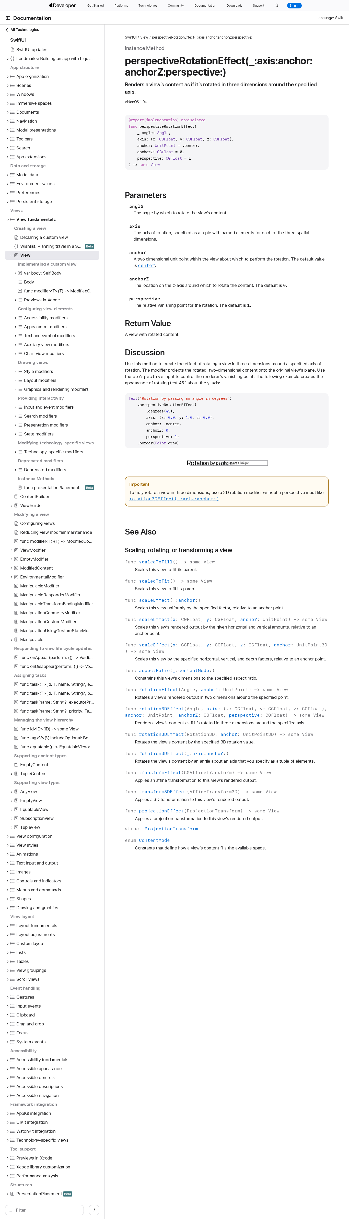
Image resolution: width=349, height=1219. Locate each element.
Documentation (32, 18)
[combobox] (47, 1210)
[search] (44, 1210)
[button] (277, 5)
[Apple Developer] (63, 5)
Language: (325, 18)
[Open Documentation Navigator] (8, 18)
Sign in (294, 5)
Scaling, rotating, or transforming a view (178, 550)
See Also (140, 531)
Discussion (145, 352)
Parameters (146, 195)
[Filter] (47, 1210)
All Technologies (24, 30)
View (144, 37)
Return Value (148, 323)
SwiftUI (130, 37)
